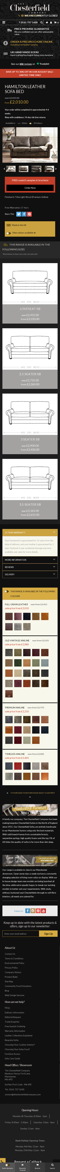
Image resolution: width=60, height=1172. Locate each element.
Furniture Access (12, 1054)
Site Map (9, 981)
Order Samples (7, 1168)
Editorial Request (13, 1017)
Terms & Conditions (14, 958)
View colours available (23, 232)
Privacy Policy (11, 967)
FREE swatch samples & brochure (30, 184)
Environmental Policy (14, 963)
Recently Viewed (22, 1169)
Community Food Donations (18, 986)
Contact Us (10, 954)
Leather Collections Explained (18, 1035)
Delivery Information (14, 1012)
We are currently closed (41, 15)
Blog (7, 990)
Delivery (9, 574)
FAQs (7, 1008)
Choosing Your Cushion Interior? (20, 1044)
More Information (15, 560)
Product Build (11, 977)
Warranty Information (15, 1031)
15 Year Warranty (15, 532)
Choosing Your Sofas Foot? (17, 1049)
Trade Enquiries (12, 1021)
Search (52, 1168)
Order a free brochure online (31, 43)
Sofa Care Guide (12, 1058)
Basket (37, 1168)
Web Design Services (14, 995)
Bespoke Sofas (12, 1040)
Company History (13, 972)
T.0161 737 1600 (28, 22)
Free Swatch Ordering (15, 1026)
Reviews (9, 567)
